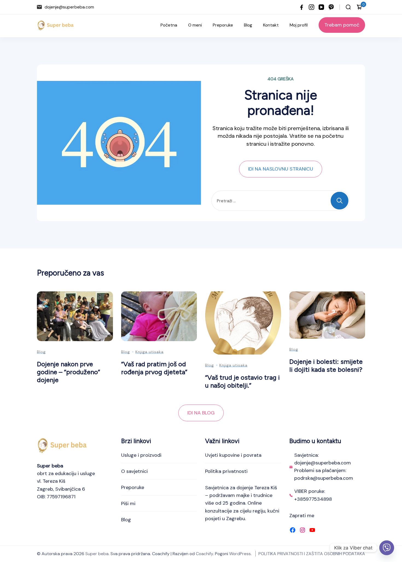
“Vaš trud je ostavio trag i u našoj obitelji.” (242, 381)
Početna (169, 25)
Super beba (97, 554)
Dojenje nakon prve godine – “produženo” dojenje (68, 372)
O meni (195, 25)
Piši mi (128, 503)
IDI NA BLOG (201, 412)
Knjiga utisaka (149, 351)
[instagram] (311, 7)
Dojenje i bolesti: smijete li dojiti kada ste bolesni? (326, 365)
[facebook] (301, 7)
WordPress (240, 554)
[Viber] (386, 547)
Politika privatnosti (226, 471)
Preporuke (223, 25)
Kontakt (271, 25)
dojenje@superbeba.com (69, 7)
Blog (248, 25)
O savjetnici (134, 471)
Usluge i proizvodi (141, 455)
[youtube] (321, 7)
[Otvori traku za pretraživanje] (348, 7)
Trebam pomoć (341, 25)
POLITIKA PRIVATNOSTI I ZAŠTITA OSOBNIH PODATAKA (311, 554)
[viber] (331, 7)
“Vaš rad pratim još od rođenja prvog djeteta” (154, 368)
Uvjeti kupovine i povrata (233, 455)
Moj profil (299, 25)
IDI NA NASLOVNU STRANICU (280, 169)
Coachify (204, 554)
